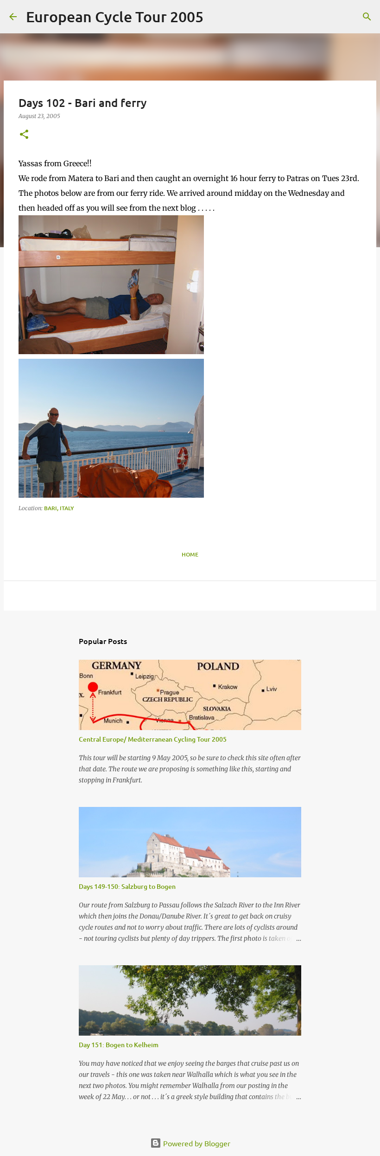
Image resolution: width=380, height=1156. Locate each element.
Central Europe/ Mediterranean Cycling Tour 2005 (153, 739)
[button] (24, 135)
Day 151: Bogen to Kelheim (118, 1044)
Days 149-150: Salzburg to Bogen (127, 886)
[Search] (216, 17)
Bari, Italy (59, 508)
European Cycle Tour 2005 (114, 16)
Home (190, 554)
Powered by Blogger (195, 1143)
